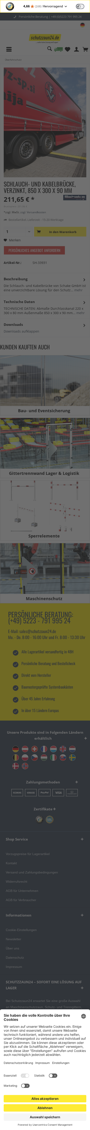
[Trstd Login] (83, 6)
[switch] (80, 6)
